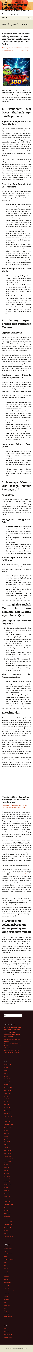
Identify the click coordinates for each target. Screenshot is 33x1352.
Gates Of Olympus (9, 1259)
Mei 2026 (6, 1073)
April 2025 (6, 1104)
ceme (12, 140)
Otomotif (6, 1288)
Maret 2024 (7, 1142)
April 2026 (6, 1076)
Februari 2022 (7, 1196)
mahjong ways (7, 1279)
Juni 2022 (6, 1190)
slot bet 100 (7, 1305)
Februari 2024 (7, 1144)
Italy (5, 1265)
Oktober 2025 (7, 1093)
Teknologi (6, 1314)
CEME (14, 49)
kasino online (17, 51)
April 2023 (6, 1173)
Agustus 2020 (7, 1227)
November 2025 (8, 1090)
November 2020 (8, 1222)
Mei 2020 (6, 1233)
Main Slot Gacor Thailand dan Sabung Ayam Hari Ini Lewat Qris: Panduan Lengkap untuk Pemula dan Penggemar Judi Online (16, 38)
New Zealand (7, 1282)
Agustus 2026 (7, 1064)
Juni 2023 (6, 1167)
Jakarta (6, 1268)
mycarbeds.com (26, 874)
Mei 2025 (6, 1102)
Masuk (5, 1328)
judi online (6, 1274)
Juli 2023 (6, 1164)
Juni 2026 (6, 1070)
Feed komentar (8, 1334)
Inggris (5, 1262)
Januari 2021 (7, 1216)
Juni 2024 (6, 1133)
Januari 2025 (7, 1113)
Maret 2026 (7, 1079)
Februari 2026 (7, 1082)
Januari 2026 (7, 1084)
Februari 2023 (7, 1179)
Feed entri (6, 1331)
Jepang (6, 1271)
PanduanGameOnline (9, 1291)
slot (5, 1302)
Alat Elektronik (8, 1248)
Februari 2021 (7, 1213)
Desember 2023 (8, 1150)
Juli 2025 (6, 1096)
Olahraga (6, 1285)
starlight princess (8, 1311)
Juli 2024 (6, 1130)
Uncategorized (18, 47)
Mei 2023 (6, 1170)
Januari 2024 (7, 1147)
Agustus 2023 (7, 1162)
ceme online (6, 95)
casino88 (14, 807)
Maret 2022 (7, 1193)
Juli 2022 (6, 1187)
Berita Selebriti (8, 1254)
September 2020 (8, 1224)
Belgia (5, 1251)
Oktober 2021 (7, 1202)
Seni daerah (7, 1299)
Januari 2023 (7, 1182)
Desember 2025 (8, 1087)
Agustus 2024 (7, 1127)
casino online (9, 49)
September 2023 (8, 1159)
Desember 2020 (8, 1219)
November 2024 (8, 1119)
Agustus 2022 (7, 1184)
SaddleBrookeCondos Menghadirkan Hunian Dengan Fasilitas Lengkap (12, 1034)
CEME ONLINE (20, 49)
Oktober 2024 (7, 1122)
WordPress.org (8, 1337)
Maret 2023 (7, 1176)
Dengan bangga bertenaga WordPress (16, 1348)
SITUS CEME (24, 51)
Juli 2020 (6, 1230)
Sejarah (6, 1296)
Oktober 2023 (7, 1156)
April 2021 (6, 1207)
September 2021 (8, 1204)
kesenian (6, 1276)
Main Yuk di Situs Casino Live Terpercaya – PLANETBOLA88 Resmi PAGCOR (16, 800)
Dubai (5, 1256)
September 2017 (8, 1236)
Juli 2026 (6, 1067)
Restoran (6, 1294)
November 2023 (8, 1153)
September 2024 (8, 1124)
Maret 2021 (7, 1210)
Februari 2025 (7, 1110)
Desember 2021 (8, 1199)
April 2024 (6, 1139)
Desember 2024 (8, 1116)
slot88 (5, 1308)
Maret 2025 (7, 1107)
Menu (3, 18)
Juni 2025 (6, 1099)
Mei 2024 (6, 1136)
